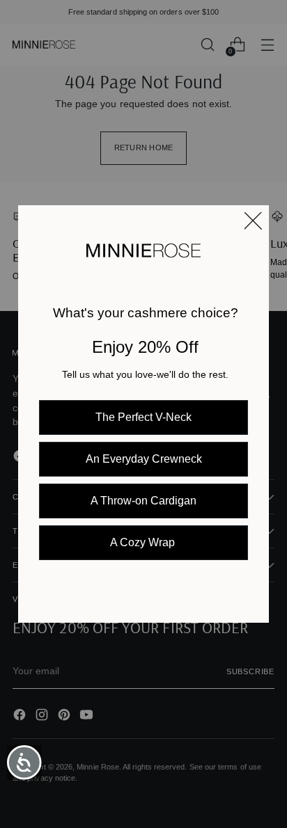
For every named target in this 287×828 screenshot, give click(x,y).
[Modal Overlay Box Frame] (143, 414)
